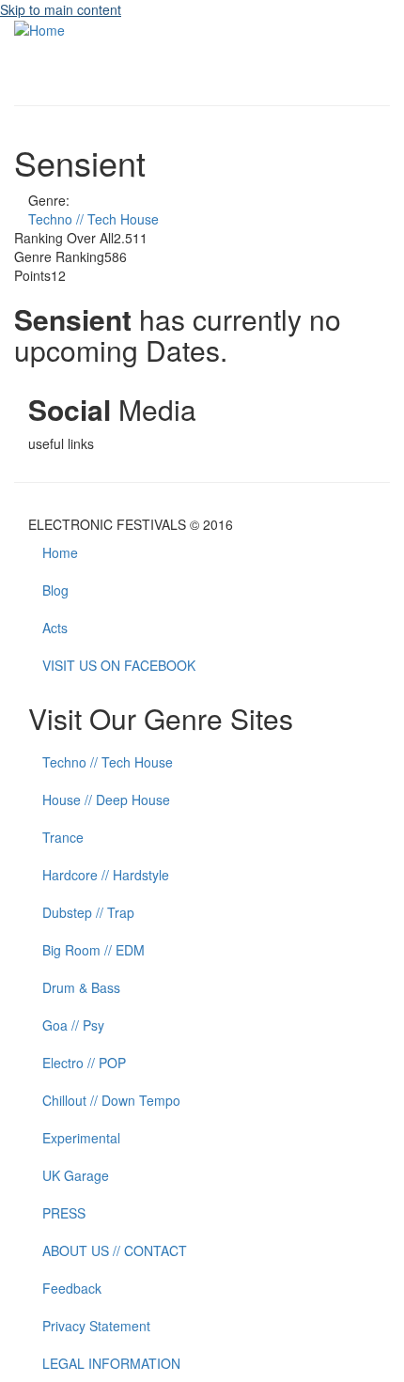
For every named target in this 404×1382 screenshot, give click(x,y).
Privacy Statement (96, 1325)
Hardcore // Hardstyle (105, 874)
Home (60, 552)
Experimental (81, 1137)
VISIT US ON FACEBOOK (118, 665)
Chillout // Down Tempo (111, 1100)
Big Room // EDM (93, 949)
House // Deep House (106, 799)
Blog (55, 590)
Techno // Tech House (93, 219)
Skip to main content (60, 9)
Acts (55, 627)
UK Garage (75, 1175)
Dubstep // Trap (88, 912)
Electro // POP (84, 1062)
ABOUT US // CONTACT (114, 1250)
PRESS (63, 1212)
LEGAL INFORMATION (111, 1363)
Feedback (71, 1288)
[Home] (39, 28)
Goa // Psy (73, 1025)
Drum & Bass (81, 987)
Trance (63, 837)
